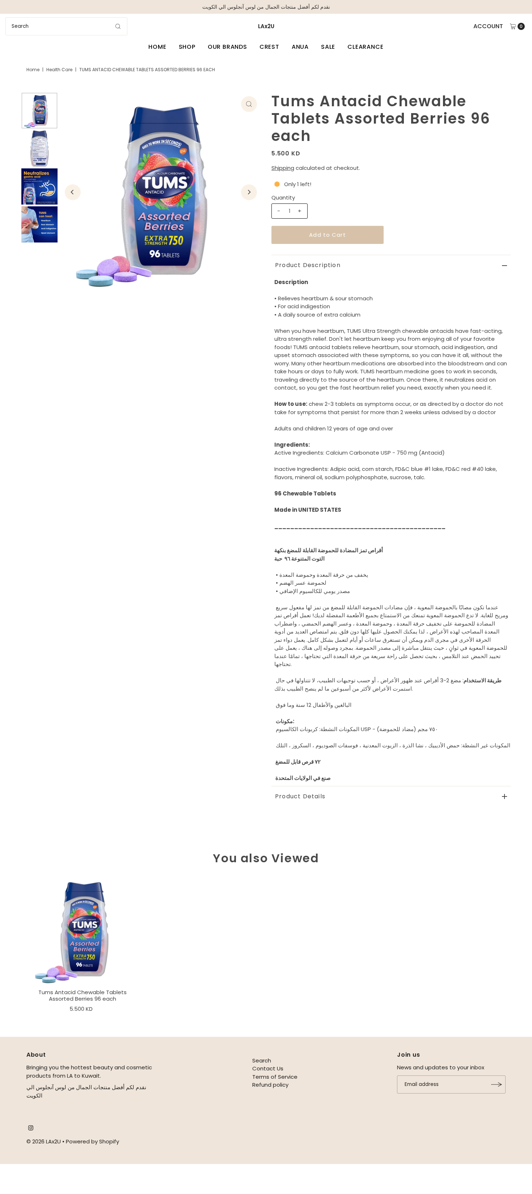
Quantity (283, 197)
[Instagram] (30, 1128)
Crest (269, 47)
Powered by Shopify (92, 1141)
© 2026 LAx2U (43, 1141)
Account (488, 26)
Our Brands (227, 47)
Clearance (365, 47)
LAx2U (266, 26)
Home (157, 47)
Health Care (59, 69)
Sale (328, 47)
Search (261, 1060)
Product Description (308, 265)
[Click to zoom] (249, 104)
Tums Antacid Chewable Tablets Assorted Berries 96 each (82, 995)
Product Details (300, 796)
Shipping (282, 168)
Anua (300, 47)
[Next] (249, 192)
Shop (187, 47)
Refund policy (270, 1084)
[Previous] (73, 192)
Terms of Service (274, 1077)
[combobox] (66, 26)
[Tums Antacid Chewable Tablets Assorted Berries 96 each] (82, 929)
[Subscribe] (496, 1084)
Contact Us (267, 1068)
